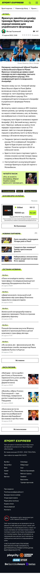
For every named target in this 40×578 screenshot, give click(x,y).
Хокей (6, 471)
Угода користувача (11, 498)
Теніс (6, 474)
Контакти (7, 510)
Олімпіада (23, 462)
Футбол (6, 14)
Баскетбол (7, 465)
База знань (24, 479)
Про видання (9, 489)
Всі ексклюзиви (20, 429)
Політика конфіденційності (13, 492)
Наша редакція (9, 507)
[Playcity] (13, 555)
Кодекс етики (9, 504)
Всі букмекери (20, 226)
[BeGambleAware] (15, 564)
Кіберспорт (24, 465)
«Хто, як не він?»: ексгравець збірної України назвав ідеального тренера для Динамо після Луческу (13, 181)
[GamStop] (20, 560)
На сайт (33, 213)
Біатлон (7, 476)
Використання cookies (12, 495)
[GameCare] (30, 564)
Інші (21, 468)
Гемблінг (23, 476)
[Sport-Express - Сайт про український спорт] (12, 2)
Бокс (5, 468)
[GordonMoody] (26, 555)
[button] (30, 3)
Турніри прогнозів (26, 482)
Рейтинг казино (26, 474)
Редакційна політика (11, 501)
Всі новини (20, 360)
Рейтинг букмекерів (27, 471)
